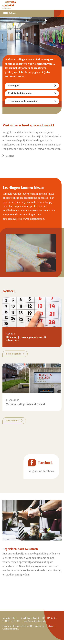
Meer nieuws (13, 420)
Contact (10, 155)
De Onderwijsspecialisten (41, 626)
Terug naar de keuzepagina (22, 101)
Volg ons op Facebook (41, 471)
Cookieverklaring (10, 629)
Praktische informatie (20, 93)
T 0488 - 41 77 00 (11, 621)
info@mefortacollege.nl (34, 621)
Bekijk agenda (13, 353)
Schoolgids (14, 85)
